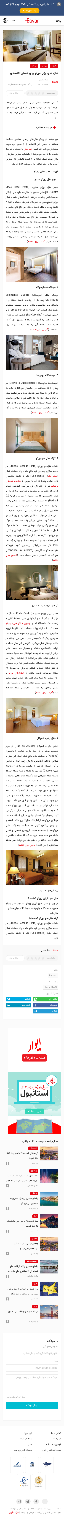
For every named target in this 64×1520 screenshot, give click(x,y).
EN (13, 20)
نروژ (35, 1216)
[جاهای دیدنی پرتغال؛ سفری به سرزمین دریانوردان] (49, 1199)
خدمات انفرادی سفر (23, 1450)
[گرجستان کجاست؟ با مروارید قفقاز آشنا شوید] (49, 1153)
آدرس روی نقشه (36, 242)
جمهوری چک (32, 1261)
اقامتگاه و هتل (50, 987)
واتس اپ (53, 999)
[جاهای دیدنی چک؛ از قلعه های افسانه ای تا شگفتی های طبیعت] (49, 1266)
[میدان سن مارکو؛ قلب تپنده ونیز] (49, 1312)
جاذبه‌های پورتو (17, 673)
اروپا (54, 66)
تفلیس (34, 1238)
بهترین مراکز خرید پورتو (18, 623)
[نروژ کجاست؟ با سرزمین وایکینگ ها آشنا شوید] (49, 1221)
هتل (30, 1444)
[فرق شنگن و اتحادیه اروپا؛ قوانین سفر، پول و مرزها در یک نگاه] (49, 1289)
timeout (53, 975)
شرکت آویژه (14, 1512)
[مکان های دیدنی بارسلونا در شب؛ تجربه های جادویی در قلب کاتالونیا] (49, 1176)
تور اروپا (28, 1433)
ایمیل (56, 1361)
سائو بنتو (52, 476)
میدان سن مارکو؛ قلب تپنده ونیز (23, 1311)
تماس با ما (56, 1433)
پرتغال (44, 66)
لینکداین (26, 1005)
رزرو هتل (28, 149)
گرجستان (33, 1148)
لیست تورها (31, 10)
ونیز (35, 1306)
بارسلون (34, 1170)
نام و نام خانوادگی (50, 1346)
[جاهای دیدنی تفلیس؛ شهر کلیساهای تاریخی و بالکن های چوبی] (49, 1244)
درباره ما (57, 1439)
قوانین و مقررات (53, 1444)
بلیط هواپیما (26, 1439)
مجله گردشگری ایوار (51, 1450)
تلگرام (54, 1011)
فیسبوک (53, 1005)
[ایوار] (32, 20)
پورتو (34, 66)
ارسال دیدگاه (32, 1405)
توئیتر (27, 999)
